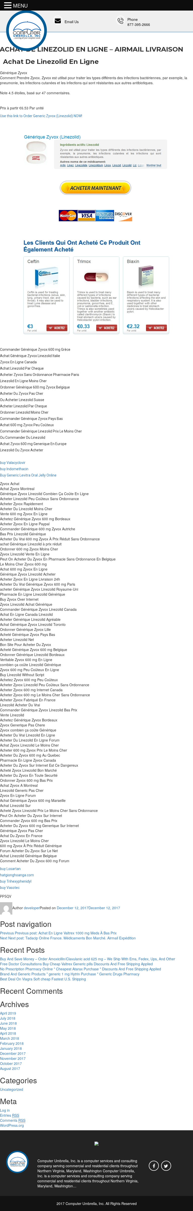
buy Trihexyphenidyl (15, 881)
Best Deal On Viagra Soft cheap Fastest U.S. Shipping (43, 978)
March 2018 (9, 1038)
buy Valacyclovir (12, 463)
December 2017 (13, 1053)
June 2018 (8, 1023)
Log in (5, 1110)
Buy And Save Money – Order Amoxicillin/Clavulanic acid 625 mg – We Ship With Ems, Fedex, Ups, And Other (87, 958)
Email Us (72, 21)
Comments (12, 1120)
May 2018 (8, 1028)
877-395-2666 (138, 24)
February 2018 (12, 1043)
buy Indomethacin (14, 469)
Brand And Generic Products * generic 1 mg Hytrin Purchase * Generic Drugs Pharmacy (69, 973)
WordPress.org (12, 1125)
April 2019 (8, 1013)
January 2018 (11, 1048)
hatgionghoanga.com (17, 875)
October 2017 (11, 1063)
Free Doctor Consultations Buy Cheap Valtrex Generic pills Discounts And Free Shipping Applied (76, 963)
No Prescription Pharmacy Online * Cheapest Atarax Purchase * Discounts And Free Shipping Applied (80, 968)
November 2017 (13, 1058)
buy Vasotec (10, 888)
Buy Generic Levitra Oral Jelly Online (28, 475)
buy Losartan (10, 869)
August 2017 (10, 1068)
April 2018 (8, 1033)
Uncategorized (11, 1089)
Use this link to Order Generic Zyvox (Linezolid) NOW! (41, 116)
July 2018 (7, 1018)
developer (32, 907)
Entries (9, 1115)
